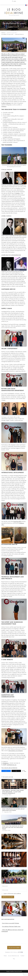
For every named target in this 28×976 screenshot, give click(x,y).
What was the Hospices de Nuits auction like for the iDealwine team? (12, 827)
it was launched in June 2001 (13, 75)
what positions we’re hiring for (15, 750)
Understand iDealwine (19, 34)
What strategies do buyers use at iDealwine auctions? (13, 809)
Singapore (3, 106)
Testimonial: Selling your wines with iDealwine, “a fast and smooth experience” (13, 792)
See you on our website (14, 947)
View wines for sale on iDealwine (9, 767)
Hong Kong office (17, 521)
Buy (14, 958)
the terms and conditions (15, 893)
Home (5, 955)
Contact (22, 955)
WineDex (17, 193)
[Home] (1, 27)
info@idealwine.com (11, 764)
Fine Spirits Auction (19, 200)
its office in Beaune (5, 103)
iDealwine (3, 32)
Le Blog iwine (14, 11)
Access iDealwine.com (13, 955)
